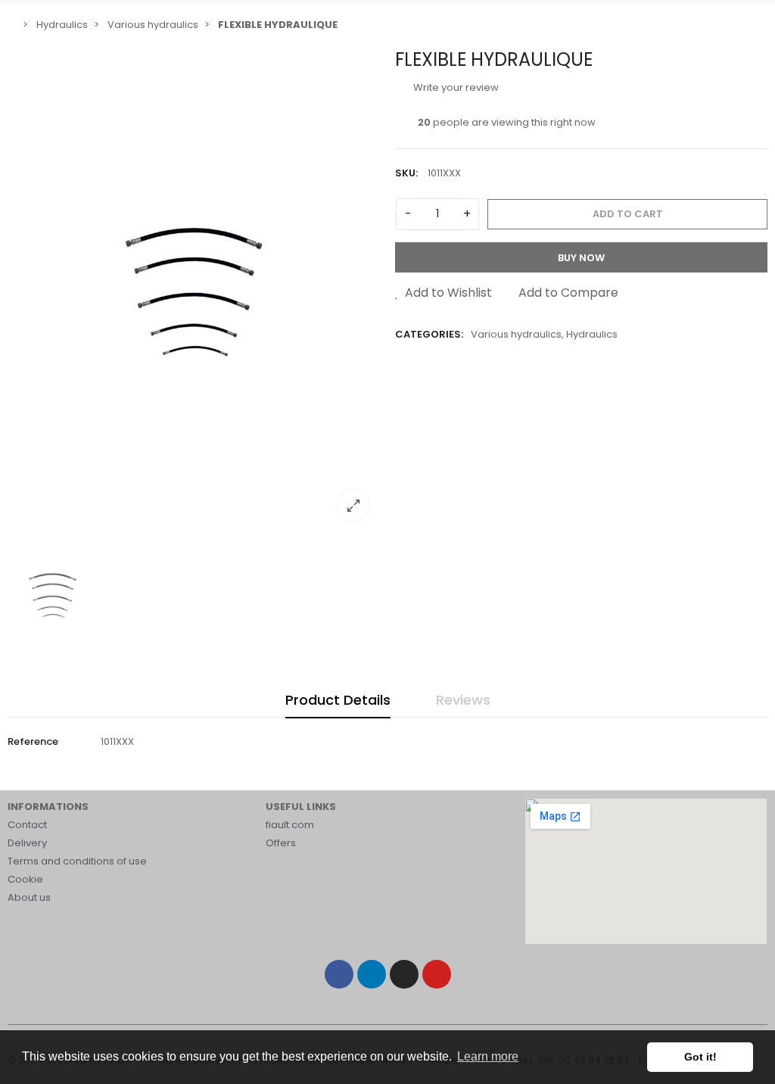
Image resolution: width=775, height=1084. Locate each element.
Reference (33, 741)
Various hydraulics (516, 334)
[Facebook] (339, 974)
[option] (194, 290)
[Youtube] (436, 974)
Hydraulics (592, 334)
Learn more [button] (487, 1056)
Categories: (429, 334)
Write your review (455, 87)
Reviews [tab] (463, 699)
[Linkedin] (371, 974)
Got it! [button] (700, 1057)
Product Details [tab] (338, 699)
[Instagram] (404, 974)
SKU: (406, 173)
